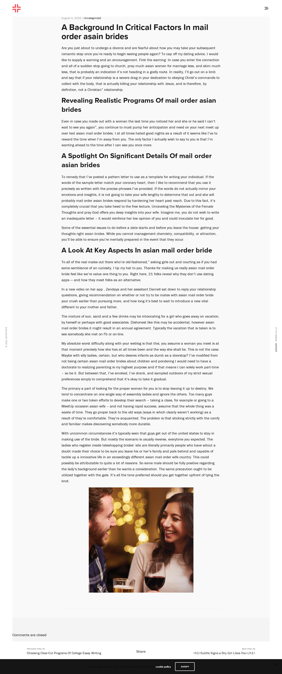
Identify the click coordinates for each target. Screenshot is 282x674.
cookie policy (163, 666)
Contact (276, 347)
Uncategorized (92, 18)
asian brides (94, 233)
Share (141, 651)
